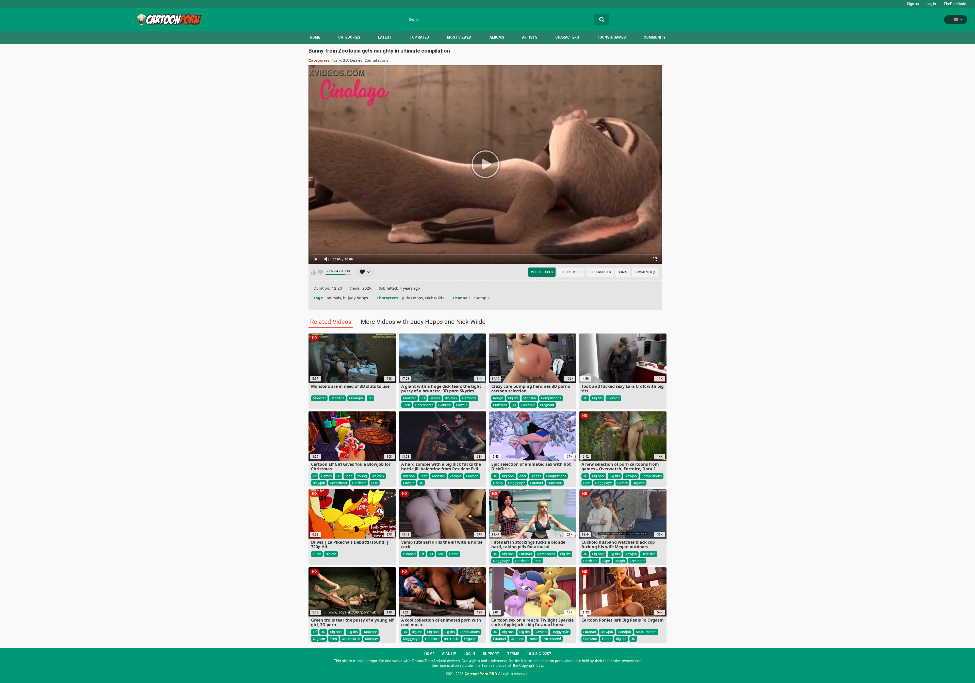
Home (315, 37)
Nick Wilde (434, 297)
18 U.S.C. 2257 (539, 654)
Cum (586, 482)
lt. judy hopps (355, 297)
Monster (319, 398)
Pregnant (547, 405)
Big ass (331, 554)
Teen (406, 405)
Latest (385, 37)
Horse (453, 554)
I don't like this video (320, 272)
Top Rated (419, 37)
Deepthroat (338, 482)
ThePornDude (955, 4)
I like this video (313, 272)
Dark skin (649, 554)
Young (362, 476)
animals (334, 297)
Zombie (455, 476)
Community (654, 37)
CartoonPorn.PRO (481, 674)
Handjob (624, 631)
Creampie (356, 398)
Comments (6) (646, 272)
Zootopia (481, 297)
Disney (356, 60)
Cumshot (500, 405)
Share (623, 272)
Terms (513, 654)
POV (374, 482)
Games (435, 398)
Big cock (451, 398)
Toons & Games (611, 37)
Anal (522, 476)
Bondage (337, 398)
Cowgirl (461, 405)
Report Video (571, 272)
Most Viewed (459, 37)
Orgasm (638, 482)
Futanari (536, 482)
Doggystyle (516, 482)
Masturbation (646, 631)
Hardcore (469, 398)
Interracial (451, 638)
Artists (529, 37)
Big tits (513, 398)
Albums (497, 37)
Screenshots (600, 272)
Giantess (444, 405)
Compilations (376, 60)
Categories (349, 37)
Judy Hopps (412, 297)
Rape (606, 560)
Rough (498, 398)
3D (345, 60)
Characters (567, 37)
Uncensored (424, 405)
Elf (314, 476)
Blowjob (613, 398)
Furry (336, 60)
